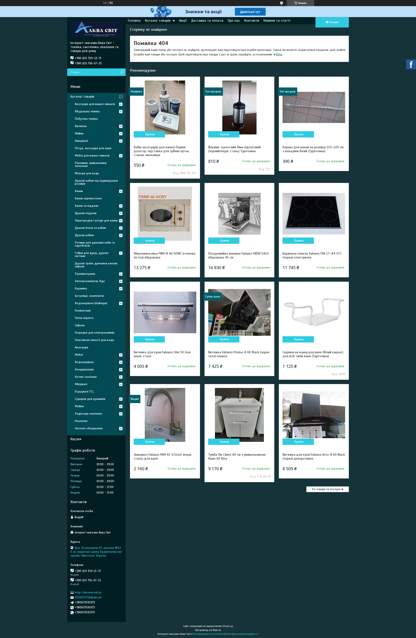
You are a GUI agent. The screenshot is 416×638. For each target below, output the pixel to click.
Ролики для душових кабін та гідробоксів (95, 244)
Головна (134, 20)
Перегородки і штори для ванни (96, 220)
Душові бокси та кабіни (90, 228)
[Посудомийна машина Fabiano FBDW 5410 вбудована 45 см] (239, 214)
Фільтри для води (87, 173)
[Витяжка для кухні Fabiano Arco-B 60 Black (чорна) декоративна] (314, 415)
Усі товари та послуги (326, 489)
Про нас (234, 20)
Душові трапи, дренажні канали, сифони (96, 265)
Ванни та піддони (86, 206)
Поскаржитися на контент (208, 633)
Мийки (79, 133)
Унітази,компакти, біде (90, 281)
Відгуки (75, 439)
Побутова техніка (86, 119)
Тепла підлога (84, 318)
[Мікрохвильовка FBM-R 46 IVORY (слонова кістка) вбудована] (165, 214)
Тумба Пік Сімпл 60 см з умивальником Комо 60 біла (236, 456)
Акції (183, 20)
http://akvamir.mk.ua (88, 592)
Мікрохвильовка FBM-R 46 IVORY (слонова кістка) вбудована (164, 255)
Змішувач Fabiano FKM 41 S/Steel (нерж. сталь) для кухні (163, 456)
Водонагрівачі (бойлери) (91, 303)
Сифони (79, 325)
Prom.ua (228, 626)
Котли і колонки (86, 377)
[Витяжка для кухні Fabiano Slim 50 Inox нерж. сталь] (165, 312)
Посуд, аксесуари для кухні (93, 148)
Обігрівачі (81, 384)
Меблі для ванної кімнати (92, 155)
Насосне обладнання (88, 428)
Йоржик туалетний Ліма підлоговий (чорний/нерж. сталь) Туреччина (234, 149)
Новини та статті (276, 20)
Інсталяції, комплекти (89, 296)
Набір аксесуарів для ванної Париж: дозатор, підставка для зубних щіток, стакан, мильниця (162, 151)
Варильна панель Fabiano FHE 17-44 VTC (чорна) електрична (312, 255)
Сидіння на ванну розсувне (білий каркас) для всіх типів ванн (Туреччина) (313, 354)
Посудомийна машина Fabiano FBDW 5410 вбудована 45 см (238, 255)
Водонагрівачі (84, 362)
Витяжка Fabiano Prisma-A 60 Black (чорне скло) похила (239, 354)
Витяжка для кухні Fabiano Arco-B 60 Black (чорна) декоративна (314, 456)
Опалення (81, 421)
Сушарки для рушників (90, 399)
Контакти (251, 20)
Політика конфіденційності (242, 633)
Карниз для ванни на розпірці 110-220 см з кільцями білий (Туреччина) (313, 149)
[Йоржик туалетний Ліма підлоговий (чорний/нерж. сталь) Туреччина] (239, 107)
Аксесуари (81, 347)
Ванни (79, 191)
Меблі (79, 355)
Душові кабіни (84, 235)
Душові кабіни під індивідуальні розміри (96, 182)
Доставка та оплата (207, 20)
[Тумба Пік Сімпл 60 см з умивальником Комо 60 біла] (239, 415)
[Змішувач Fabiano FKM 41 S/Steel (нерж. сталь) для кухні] (165, 415)
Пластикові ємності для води (94, 340)
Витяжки (80, 126)
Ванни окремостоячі (88, 198)
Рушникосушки (85, 274)
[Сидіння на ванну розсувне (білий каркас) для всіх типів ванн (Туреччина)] (314, 312)
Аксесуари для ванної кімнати (95, 104)
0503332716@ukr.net (88, 597)
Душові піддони (85, 213)
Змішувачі (81, 141)
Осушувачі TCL (84, 391)
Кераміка (81, 288)
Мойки (79, 406)
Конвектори (83, 310)
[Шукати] (122, 72)
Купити (149, 134)
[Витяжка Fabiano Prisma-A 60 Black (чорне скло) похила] (239, 312)
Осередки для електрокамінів (94, 332)
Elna (279, 54)
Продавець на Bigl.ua (208, 630)
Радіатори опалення (88, 413)
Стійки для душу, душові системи (91, 254)
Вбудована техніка (87, 111)
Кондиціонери (84, 369)
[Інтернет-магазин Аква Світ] (96, 29)
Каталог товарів (158, 20)
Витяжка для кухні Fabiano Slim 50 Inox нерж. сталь (162, 354)
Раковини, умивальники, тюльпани (91, 164)
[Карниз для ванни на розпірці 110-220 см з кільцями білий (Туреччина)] (314, 107)
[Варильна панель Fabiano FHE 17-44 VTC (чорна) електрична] (314, 214)
